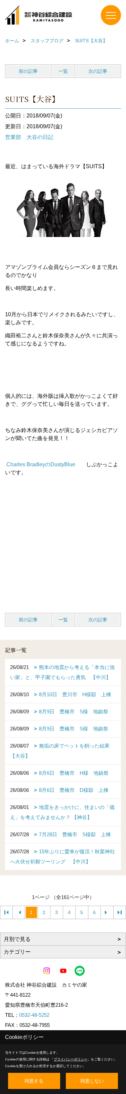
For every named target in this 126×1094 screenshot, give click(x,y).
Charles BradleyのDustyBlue (40, 464)
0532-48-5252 (34, 1015)
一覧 (63, 71)
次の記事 (97, 71)
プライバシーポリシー (70, 1059)
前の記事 (28, 71)
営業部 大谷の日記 (29, 137)
